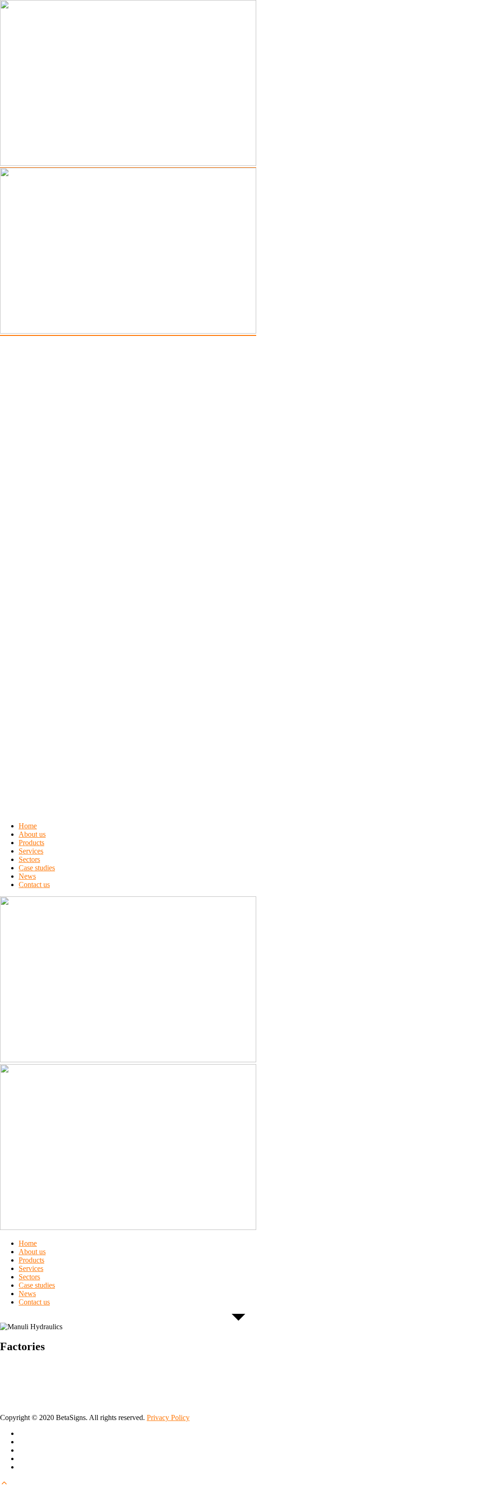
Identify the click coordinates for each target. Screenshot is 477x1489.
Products (31, 843)
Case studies (37, 868)
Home (28, 826)
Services (31, 851)
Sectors (29, 859)
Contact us (34, 884)
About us (32, 834)
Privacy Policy (168, 1417)
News (27, 876)
